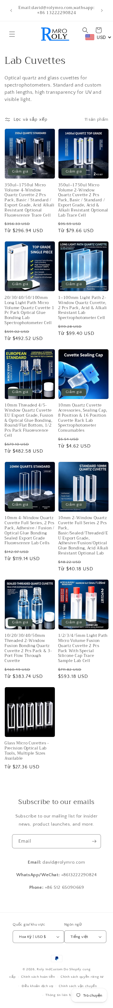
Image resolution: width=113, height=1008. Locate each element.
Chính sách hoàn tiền (38, 977)
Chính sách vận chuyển (78, 986)
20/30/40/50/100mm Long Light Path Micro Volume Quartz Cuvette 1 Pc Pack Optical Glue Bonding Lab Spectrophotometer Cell (29, 310)
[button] (12, 34)
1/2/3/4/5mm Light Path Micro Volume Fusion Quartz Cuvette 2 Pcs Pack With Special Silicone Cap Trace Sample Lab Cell (83, 648)
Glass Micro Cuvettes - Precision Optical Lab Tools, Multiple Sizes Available (27, 751)
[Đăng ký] (94, 841)
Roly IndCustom (50, 969)
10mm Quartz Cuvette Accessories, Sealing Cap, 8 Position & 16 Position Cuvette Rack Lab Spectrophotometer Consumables (83, 418)
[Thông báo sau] (101, 10)
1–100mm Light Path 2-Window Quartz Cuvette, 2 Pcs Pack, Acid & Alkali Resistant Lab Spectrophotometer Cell (82, 308)
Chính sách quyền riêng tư (82, 977)
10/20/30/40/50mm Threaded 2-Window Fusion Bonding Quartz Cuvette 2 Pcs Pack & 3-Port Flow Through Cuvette (28, 648)
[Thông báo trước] (11, 10)
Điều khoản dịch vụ (37, 986)
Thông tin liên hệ (59, 995)
